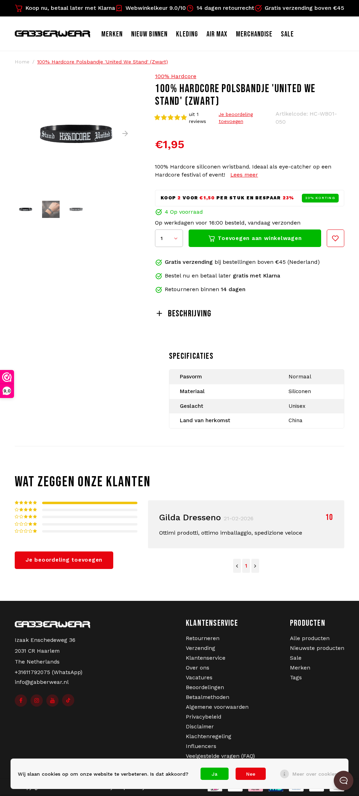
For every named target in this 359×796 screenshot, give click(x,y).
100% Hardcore (175, 76)
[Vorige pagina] (237, 566)
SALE (287, 34)
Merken (112, 34)
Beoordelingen (205, 687)
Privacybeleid (203, 717)
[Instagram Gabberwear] (37, 700)
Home (22, 61)
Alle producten (310, 638)
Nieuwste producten (317, 648)
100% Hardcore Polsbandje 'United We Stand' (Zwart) (102, 61)
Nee (250, 774)
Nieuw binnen (149, 34)
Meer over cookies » (316, 774)
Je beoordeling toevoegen (236, 117)
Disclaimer (200, 726)
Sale (296, 658)
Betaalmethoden (207, 697)
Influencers (201, 746)
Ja (214, 774)
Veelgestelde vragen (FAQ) (220, 756)
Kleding (187, 34)
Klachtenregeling (208, 736)
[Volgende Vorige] (255, 566)
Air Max (217, 34)
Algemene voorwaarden (217, 707)
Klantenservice (205, 658)
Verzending (200, 648)
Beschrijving (189, 313)
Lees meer (244, 175)
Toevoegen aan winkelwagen (260, 238)
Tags (296, 677)
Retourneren (202, 638)
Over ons (197, 668)
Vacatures (199, 677)
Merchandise (254, 34)
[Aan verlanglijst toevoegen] (335, 238)
